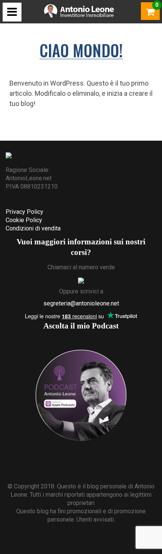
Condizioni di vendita (33, 228)
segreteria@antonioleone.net (81, 303)
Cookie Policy (24, 220)
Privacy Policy (24, 211)
